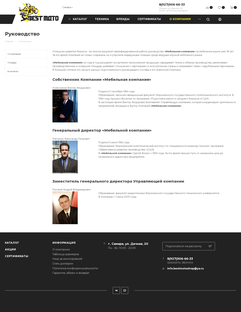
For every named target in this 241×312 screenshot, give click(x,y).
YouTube (124, 290)
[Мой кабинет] (219, 19)
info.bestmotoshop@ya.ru (185, 268)
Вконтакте (116, 290)
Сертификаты (16, 256)
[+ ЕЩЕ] (198, 19)
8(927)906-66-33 (172, 4)
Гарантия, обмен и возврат (70, 272)
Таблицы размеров (65, 254)
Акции (10, 249)
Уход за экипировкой (67, 258)
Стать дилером (62, 263)
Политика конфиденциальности (75, 268)
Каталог (12, 242)
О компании (61, 249)
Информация (64, 242)
